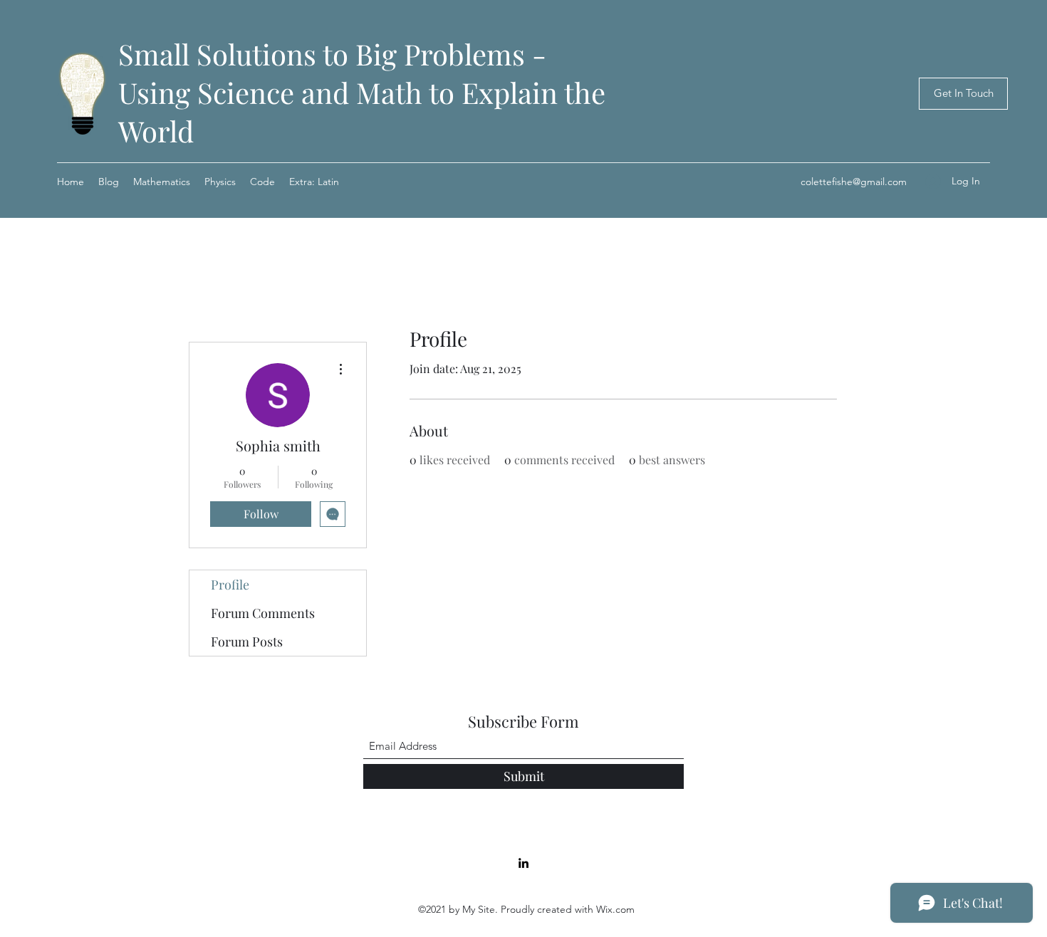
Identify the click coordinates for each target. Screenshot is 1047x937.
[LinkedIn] (523, 863)
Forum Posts (247, 641)
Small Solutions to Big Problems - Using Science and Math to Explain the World (361, 92)
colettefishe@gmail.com (854, 181)
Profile (230, 584)
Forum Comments (263, 613)
